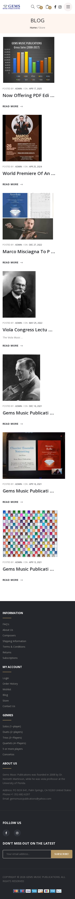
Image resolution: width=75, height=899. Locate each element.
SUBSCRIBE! (61, 854)
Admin (18, 88)
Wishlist (7, 689)
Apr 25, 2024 (35, 166)
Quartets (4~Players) (14, 743)
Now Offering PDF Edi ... (28, 95)
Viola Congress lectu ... (27, 329)
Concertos (8, 754)
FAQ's (6, 624)
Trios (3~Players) (12, 737)
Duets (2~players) (13, 732)
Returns (7, 652)
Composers (9, 635)
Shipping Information (14, 641)
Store (6, 700)
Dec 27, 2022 (35, 244)
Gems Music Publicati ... (28, 413)
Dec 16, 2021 (35, 406)
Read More (10, 106)
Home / (34, 27)
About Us (8, 629)
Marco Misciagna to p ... (29, 251)
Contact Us (9, 706)
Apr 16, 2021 (35, 484)
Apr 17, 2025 (35, 88)
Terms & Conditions (14, 646)
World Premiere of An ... (29, 173)
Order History (10, 683)
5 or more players (13, 748)
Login (6, 678)
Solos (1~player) (12, 726)
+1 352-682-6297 (20, 794)
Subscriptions (10, 658)
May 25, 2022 (35, 322)
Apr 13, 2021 (35, 562)
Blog (5, 695)
